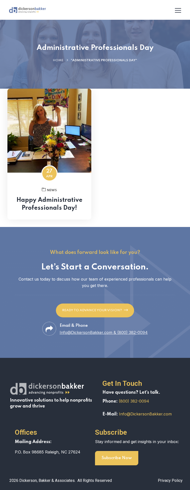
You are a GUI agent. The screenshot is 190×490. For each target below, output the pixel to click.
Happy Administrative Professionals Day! (49, 204)
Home (58, 60)
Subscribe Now (116, 458)
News (52, 190)
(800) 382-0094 (134, 401)
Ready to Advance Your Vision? (92, 310)
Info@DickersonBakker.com (145, 413)
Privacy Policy (170, 480)
